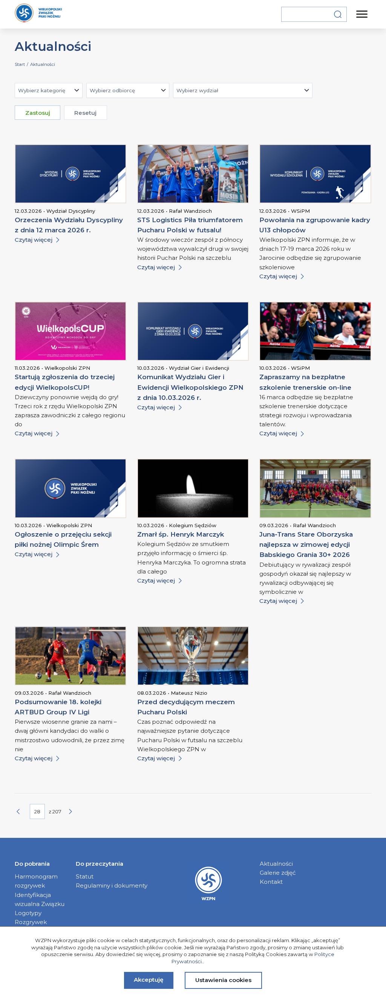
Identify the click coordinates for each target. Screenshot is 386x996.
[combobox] (49, 90)
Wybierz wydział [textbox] (197, 90)
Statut (84, 876)
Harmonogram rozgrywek (36, 881)
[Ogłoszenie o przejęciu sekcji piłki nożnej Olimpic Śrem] (70, 488)
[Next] (74, 811)
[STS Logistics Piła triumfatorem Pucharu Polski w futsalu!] (193, 173)
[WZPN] (38, 14)
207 (56, 811)
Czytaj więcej (33, 239)
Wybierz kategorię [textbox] (41, 90)
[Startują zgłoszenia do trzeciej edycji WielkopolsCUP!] (70, 331)
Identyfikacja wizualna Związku (39, 899)
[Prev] (22, 811)
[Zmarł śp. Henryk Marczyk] (193, 488)
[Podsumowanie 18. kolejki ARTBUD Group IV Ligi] (70, 655)
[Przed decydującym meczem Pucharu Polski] (193, 655)
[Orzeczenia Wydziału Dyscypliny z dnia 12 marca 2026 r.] (70, 173)
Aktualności (276, 863)
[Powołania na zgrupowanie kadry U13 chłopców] (315, 173)
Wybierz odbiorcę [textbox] (112, 90)
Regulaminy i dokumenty (111, 885)
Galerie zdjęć (278, 872)
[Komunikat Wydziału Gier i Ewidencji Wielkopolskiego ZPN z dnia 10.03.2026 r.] (193, 331)
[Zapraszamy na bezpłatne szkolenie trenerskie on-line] (315, 331)
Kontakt (271, 881)
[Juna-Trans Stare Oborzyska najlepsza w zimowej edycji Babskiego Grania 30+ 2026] (315, 488)
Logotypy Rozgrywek (31, 917)
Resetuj (85, 112)
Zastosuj (37, 112)
